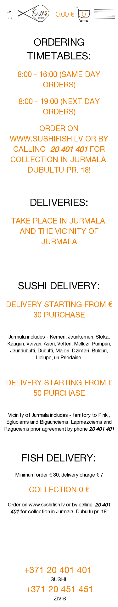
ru (9, 17)
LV (9, 11)
